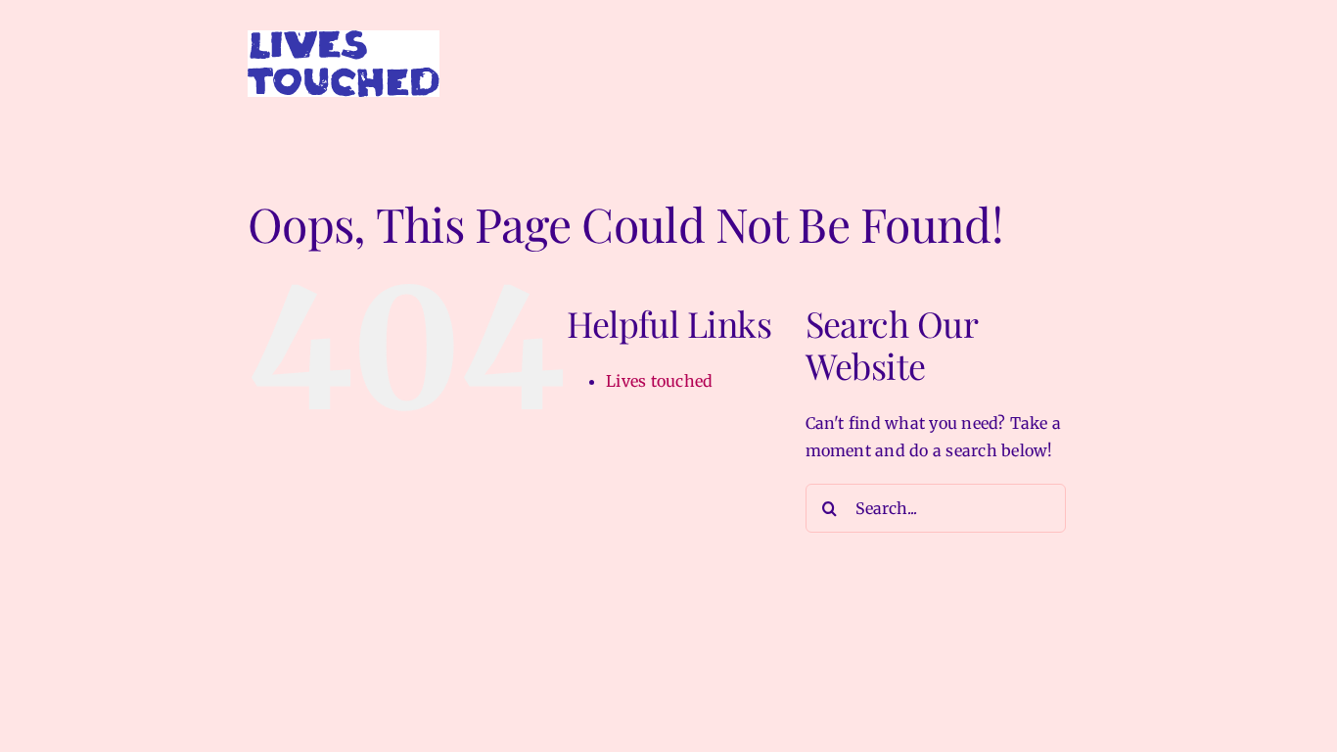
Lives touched (659, 381)
